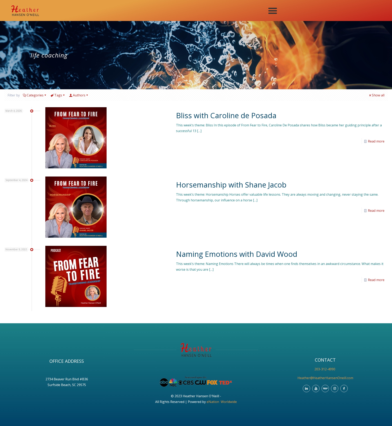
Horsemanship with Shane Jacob (231, 185)
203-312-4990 (325, 369)
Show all (378, 95)
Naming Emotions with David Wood (236, 254)
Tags (58, 95)
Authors (79, 95)
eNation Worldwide (222, 402)
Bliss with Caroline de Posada (226, 115)
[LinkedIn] (306, 388)
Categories (35, 95)
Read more (376, 141)
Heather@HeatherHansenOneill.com (325, 378)
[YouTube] (316, 388)
